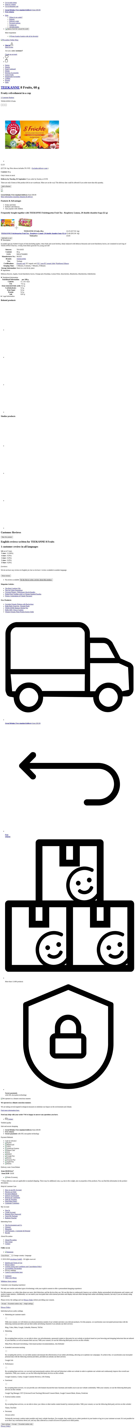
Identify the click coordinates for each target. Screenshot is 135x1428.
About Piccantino (11, 1240)
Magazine (8, 1229)
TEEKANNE (10, 87)
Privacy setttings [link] (10, 1270)
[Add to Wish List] (2, 189)
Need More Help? (11, 1201)
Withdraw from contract (9, 1281)
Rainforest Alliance (62, 263)
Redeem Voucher (11, 1218)
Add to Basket (6, 186)
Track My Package (11, 1216)
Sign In (7, 1210)
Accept (4, 1303)
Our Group (8, 1242)
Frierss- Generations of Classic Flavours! (18, 596)
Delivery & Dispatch (12, 1196)
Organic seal (21, 263)
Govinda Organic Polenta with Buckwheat (19, 604)
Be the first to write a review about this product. (36, 580)
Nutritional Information (10, 277)
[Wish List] (6, 58)
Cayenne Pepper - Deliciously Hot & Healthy (20, 592)
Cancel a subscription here (14, 1272)
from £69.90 (22, 10)
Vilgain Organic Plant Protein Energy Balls (19, 612)
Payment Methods (11, 1194)
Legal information (9, 296)
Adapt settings (28, 1303)
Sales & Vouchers (11, 1199)
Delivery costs (14, 21)
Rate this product (7, 537)
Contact (7, 1244)
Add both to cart (6, 238)
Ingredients (6, 270)
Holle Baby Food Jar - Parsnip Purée (17, 606)
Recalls (7, 1233)
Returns (11, 19)
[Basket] (69, 61)
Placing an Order (10, 1192)
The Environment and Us (13, 1225)
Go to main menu (11, 2)
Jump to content (10, 4)
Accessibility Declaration (13, 1268)
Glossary (8, 1227)
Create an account (11, 54)
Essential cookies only (15, 1303)
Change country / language (22, 1255)
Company (8, 1276)
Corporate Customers (12, 1203)
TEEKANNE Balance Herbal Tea (16, 608)
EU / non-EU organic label (46, 263)
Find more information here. (10, 1110)
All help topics (14, 27)
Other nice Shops (11, 1278)
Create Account (10, 1212)
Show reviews (6, 576)
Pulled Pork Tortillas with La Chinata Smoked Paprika (23, 594)
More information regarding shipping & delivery (17, 197)
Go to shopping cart (11, 6)
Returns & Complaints (12, 1197)
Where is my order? (15, 17)
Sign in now (9, 47)
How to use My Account (13, 1190)
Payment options (14, 23)
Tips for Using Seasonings (14, 590)
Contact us (12, 25)
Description (6, 240)
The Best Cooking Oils (12, 588)
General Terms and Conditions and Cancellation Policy (23, 1266)
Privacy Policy (10, 1265)
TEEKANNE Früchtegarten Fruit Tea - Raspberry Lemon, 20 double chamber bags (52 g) (33, 233)
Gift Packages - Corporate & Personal (17, 1231)
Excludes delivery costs (39, 168)
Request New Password (13, 1214)
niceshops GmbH (16, 1259)
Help (6, 15)
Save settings (6, 1424)
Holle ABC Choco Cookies (14, 610)
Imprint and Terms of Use (13, 1263)
